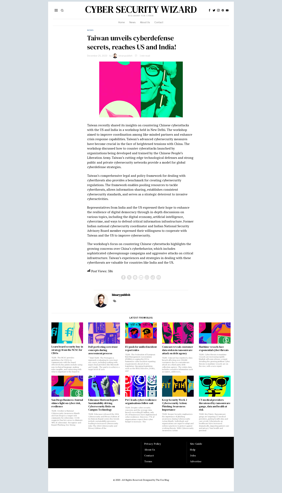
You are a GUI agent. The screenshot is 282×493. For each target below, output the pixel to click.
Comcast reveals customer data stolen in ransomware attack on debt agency (177, 350)
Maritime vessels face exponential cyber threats (214, 348)
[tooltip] (210, 10)
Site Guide (196, 443)
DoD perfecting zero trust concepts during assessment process (103, 350)
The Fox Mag (162, 479)
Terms (148, 461)
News (90, 30)
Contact (149, 455)
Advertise (196, 461)
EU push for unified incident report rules (141, 348)
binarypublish (125, 55)
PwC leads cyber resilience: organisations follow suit (141, 401)
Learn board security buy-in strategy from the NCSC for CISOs (67, 350)
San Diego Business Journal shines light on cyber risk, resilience (67, 403)
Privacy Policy (152, 443)
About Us (149, 449)
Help (192, 449)
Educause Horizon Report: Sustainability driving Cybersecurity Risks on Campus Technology (103, 404)
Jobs (193, 455)
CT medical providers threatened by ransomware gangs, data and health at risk (214, 404)
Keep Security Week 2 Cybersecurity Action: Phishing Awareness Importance (174, 404)
